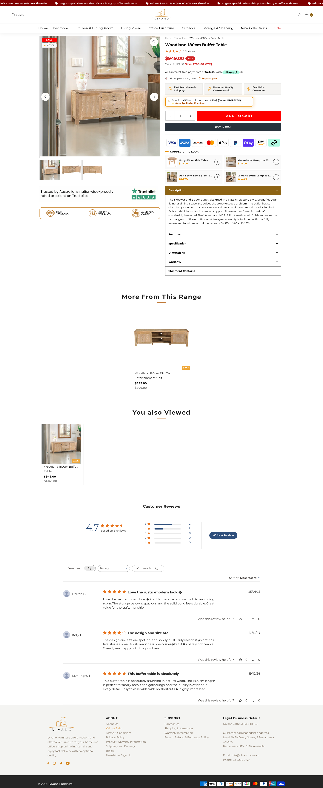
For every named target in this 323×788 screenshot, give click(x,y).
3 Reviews (189, 51)
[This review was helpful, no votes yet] (240, 619)
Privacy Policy (115, 737)
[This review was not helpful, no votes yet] (253, 619)
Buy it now (223, 126)
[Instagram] (54, 763)
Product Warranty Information (126, 742)
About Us (112, 724)
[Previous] (45, 97)
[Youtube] (68, 763)
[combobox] (114, 568)
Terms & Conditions (118, 733)
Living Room (131, 28)
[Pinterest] (61, 763)
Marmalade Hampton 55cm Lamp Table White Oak (270, 160)
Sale (278, 28)
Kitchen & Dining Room (95, 28)
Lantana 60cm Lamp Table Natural (260, 175)
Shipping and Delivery (120, 746)
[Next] (154, 97)
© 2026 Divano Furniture (55, 784)
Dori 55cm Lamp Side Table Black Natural (206, 175)
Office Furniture (162, 28)
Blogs (110, 750)
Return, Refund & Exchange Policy (186, 737)
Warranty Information (178, 733)
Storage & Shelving (218, 28)
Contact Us (171, 724)
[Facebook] (48, 763)
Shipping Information (178, 728)
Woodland (181, 38)
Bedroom (61, 28)
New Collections (254, 28)
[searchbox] (73, 568)
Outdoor (189, 28)
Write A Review (223, 535)
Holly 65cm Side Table (193, 160)
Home (43, 28)
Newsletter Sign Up (118, 755)
